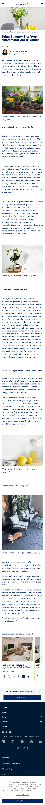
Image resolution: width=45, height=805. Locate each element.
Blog (4, 717)
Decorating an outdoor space (15, 590)
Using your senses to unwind (15, 378)
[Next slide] (31, 650)
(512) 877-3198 (8, 672)
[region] (22, 790)
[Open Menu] (3, 3)
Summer (5, 46)
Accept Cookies (22, 801)
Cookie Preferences (22, 795)
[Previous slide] (3, 650)
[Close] (42, 779)
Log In (4, 726)
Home (4, 707)
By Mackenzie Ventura (18, 51)
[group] (17, 641)
